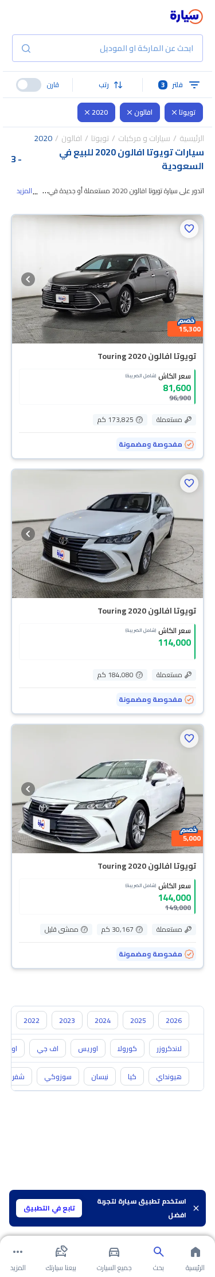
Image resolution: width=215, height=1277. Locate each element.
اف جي (47, 1048)
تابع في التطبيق (49, 1207)
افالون (143, 112)
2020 (100, 112)
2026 (174, 1020)
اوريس (88, 1048)
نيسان (99, 1076)
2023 (67, 1020)
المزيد (24, 191)
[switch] (28, 85)
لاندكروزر (169, 1048)
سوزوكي (58, 1076)
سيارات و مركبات (144, 138)
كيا (132, 1076)
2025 (138, 1020)
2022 (32, 1020)
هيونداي (169, 1076)
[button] (108, 84)
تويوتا (187, 112)
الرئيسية (191, 138)
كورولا (127, 1048)
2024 (103, 1020)
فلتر (172, 84)
